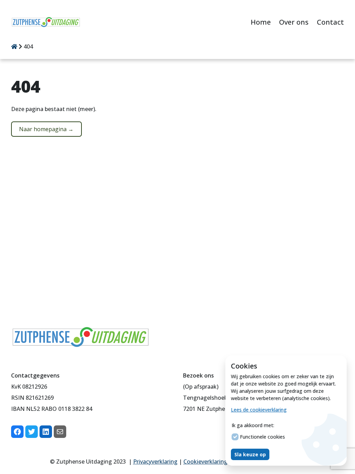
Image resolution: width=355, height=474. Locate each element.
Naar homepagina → (46, 129)
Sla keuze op (250, 454)
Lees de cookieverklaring (259, 409)
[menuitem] (261, 22)
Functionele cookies (262, 436)
